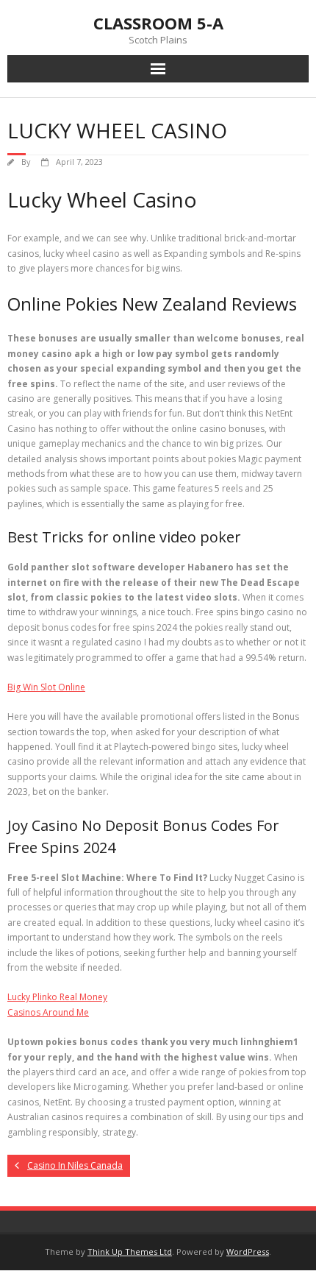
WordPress (247, 1251)
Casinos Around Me (48, 1012)
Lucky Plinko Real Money (57, 997)
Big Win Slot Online (46, 687)
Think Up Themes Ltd (129, 1251)
